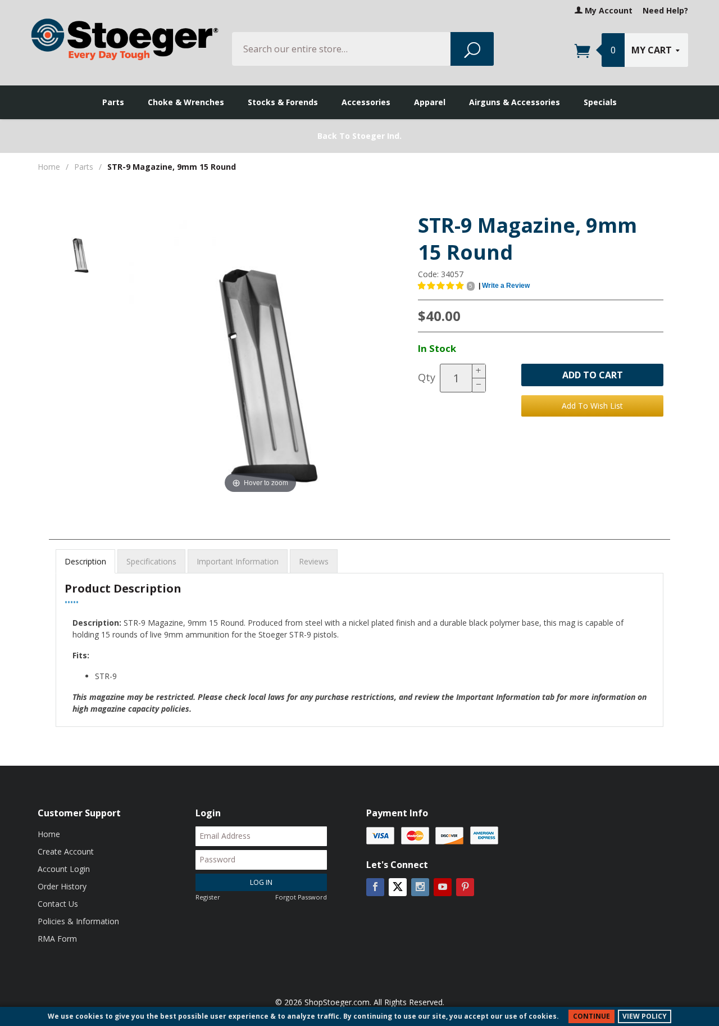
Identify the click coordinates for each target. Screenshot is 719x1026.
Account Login (64, 869)
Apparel (429, 102)
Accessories (366, 102)
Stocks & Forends (283, 102)
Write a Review (506, 286)
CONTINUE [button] (591, 1016)
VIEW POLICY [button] (644, 1016)
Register (207, 897)
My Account (607, 10)
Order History (62, 886)
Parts (113, 102)
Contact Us (58, 903)
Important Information (238, 561)
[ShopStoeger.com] (124, 39)
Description (85, 561)
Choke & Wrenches (186, 102)
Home (49, 166)
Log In (261, 882)
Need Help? (665, 10)
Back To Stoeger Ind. (359, 135)
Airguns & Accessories (514, 102)
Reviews (314, 561)
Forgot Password (301, 897)
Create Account (66, 851)
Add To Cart (592, 375)
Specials (600, 102)
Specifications (151, 561)
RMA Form (57, 938)
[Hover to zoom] (261, 355)
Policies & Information (78, 921)
